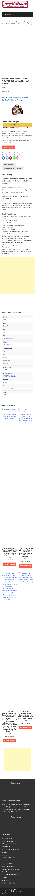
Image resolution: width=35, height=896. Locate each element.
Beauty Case (19, 22)
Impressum (5, 855)
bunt (4, 332)
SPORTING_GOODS (9, 376)
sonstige (5, 357)
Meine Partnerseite (8, 841)
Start (3, 22)
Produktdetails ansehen (17, 125)
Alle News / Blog (7, 838)
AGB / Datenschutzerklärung (10, 849)
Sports (5, 370)
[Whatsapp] (14, 158)
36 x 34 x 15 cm (8, 388)
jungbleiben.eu (15, 890)
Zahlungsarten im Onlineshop (11, 844)
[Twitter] (7, 158)
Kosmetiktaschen (10, 22)
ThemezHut (5, 894)
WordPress (16, 892)
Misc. (4, 320)
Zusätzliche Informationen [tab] (13, 168)
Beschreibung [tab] (9, 164)
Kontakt (4, 852)
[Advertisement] (17, 275)
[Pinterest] (10, 158)
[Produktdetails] (17, 109)
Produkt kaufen (8, 147)
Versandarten (6, 847)
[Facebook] (3, 158)
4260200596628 (8, 338)
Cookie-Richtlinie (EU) (9, 858)
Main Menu (8, 15)
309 (4, 351)
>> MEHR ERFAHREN (9, 811)
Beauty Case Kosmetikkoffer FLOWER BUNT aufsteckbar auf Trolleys (15, 99)
